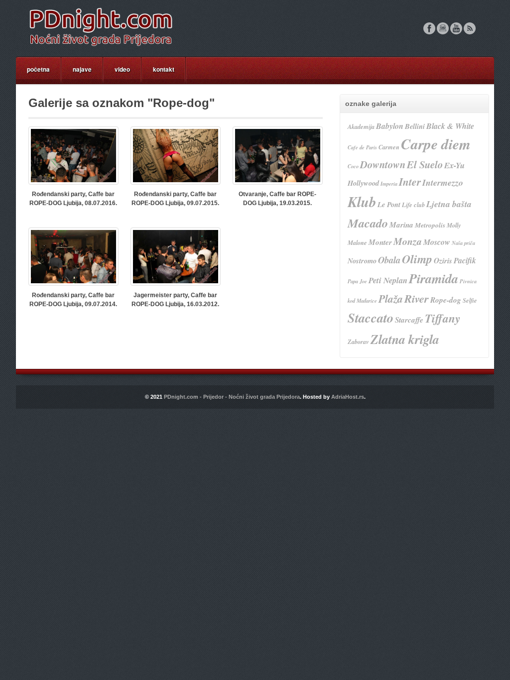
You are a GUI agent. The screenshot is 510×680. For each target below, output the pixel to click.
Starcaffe (409, 320)
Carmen (389, 147)
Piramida (433, 278)
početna (38, 69)
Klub (362, 202)
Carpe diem (436, 143)
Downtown (382, 164)
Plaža (391, 298)
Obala (389, 259)
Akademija (361, 126)
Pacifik (465, 260)
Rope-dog (445, 300)
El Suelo (425, 164)
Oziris (443, 260)
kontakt (163, 69)
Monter (380, 242)
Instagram (443, 28)
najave (82, 69)
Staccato (370, 318)
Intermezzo (442, 182)
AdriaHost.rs (347, 397)
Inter (410, 181)
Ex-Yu (454, 165)
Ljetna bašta (449, 204)
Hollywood (363, 183)
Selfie (470, 300)
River (416, 298)
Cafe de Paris (362, 147)
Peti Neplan (388, 280)
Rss (470, 28)
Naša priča (463, 242)
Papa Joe (357, 281)
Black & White (450, 125)
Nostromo (362, 260)
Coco (353, 166)
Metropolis (430, 224)
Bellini (415, 126)
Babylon (389, 125)
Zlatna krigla (405, 339)
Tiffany (442, 318)
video (122, 69)
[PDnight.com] (100, 46)
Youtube (456, 28)
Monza (407, 241)
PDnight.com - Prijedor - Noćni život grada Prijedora (232, 397)
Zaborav (358, 342)
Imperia (389, 183)
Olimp (417, 258)
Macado (368, 223)
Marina (401, 225)
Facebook (429, 28)
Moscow (436, 241)
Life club (413, 205)
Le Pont (389, 204)
